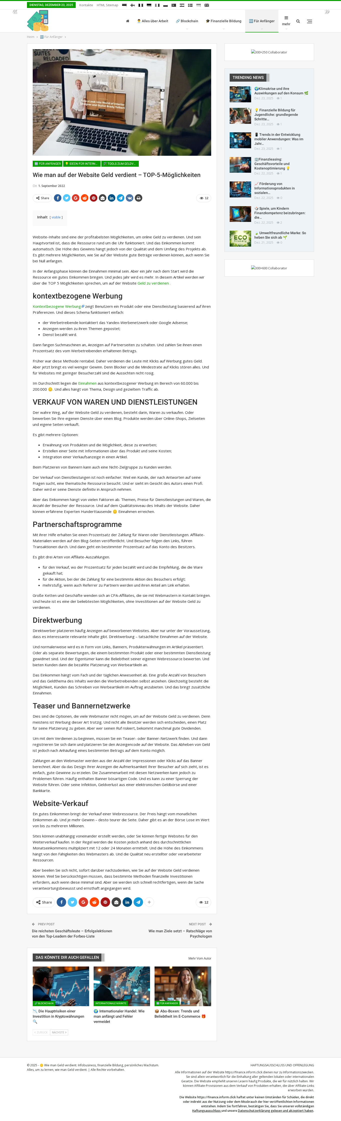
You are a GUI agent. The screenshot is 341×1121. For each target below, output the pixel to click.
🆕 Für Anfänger (262, 21)
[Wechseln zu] (124, 4)
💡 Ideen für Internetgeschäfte (83, 163)
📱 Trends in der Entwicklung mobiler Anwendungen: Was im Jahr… (278, 139)
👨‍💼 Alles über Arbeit (152, 21)
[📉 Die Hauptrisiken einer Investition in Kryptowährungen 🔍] (61, 986)
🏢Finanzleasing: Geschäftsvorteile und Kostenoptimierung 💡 (272, 163)
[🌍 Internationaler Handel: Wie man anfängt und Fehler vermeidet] (122, 986)
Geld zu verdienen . (154, 283)
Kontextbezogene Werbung (57, 306)
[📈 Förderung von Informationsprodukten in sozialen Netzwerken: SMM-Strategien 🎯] (240, 189)
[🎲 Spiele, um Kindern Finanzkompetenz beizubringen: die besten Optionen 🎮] (240, 214)
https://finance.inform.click (243, 1072)
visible (56, 217)
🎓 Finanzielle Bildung (223, 21)
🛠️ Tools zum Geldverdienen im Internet (121, 163)
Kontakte (86, 5)
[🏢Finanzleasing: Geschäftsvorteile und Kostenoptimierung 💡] (240, 165)
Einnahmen (87, 383)
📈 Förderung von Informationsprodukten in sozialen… (274, 188)
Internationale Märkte (110, 1003)
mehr (286, 24)
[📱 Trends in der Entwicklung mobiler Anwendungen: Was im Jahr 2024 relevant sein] (240, 140)
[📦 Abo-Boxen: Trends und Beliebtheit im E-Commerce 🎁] (183, 986)
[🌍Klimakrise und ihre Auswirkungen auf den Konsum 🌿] (240, 94)
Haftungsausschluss (206, 1111)
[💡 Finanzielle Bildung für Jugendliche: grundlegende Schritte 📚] (240, 116)
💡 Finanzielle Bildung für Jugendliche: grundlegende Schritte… (276, 114)
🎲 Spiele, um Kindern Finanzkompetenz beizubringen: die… (280, 212)
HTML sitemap (107, 5)
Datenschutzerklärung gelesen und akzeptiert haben (275, 1111)
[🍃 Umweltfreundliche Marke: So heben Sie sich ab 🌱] (240, 239)
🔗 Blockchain (187, 21)
